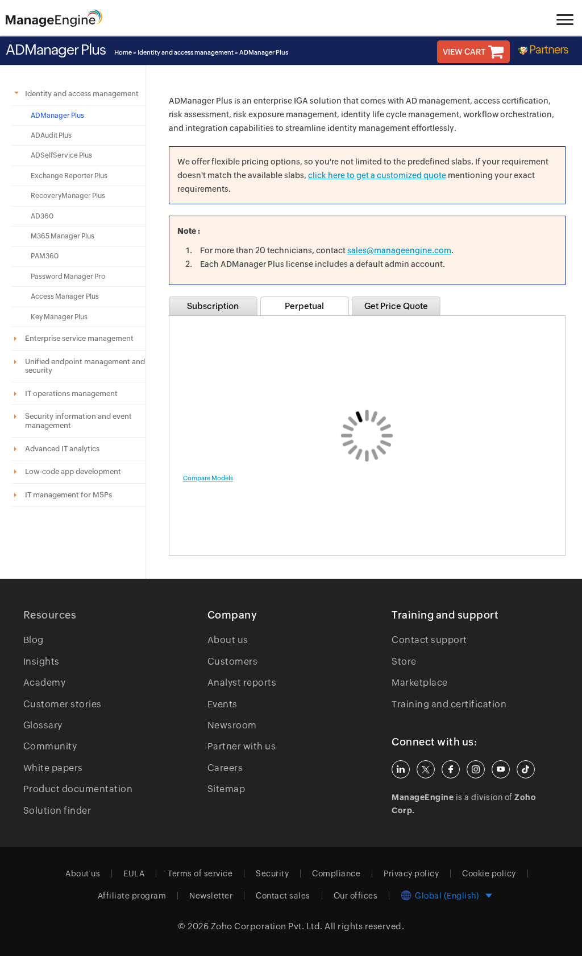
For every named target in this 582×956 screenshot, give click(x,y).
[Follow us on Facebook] (451, 769)
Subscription (213, 306)
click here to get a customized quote (377, 175)
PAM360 (45, 256)
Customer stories (62, 704)
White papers (53, 768)
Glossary (43, 725)
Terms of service (200, 873)
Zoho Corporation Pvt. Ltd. (267, 926)
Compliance (336, 873)
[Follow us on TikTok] (526, 769)
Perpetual (304, 306)
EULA (133, 873)
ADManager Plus (57, 116)
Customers (232, 661)
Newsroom (232, 725)
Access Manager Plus (65, 296)
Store (404, 661)
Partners (548, 49)
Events (222, 704)
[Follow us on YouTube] (501, 769)
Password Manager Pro (68, 277)
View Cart (464, 51)
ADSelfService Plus (61, 155)
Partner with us (241, 746)
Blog (33, 639)
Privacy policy (411, 873)
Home (123, 52)
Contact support (429, 639)
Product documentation (78, 789)
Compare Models (208, 478)
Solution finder (57, 810)
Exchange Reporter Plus (69, 176)
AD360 (42, 216)
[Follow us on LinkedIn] (401, 769)
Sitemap (226, 789)
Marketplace (420, 682)
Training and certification (449, 704)
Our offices (356, 896)
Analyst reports (242, 682)
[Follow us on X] (426, 769)
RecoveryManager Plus (68, 196)
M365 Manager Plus (62, 236)
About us (227, 639)
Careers (225, 768)
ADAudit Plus (51, 135)
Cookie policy (489, 873)
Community (50, 746)
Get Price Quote (396, 306)
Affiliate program (132, 896)
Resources (50, 615)
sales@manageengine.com (399, 250)
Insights (41, 661)
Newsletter (210, 896)
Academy (44, 682)
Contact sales (283, 896)
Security (272, 873)
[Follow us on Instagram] (476, 769)
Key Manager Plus (59, 317)
